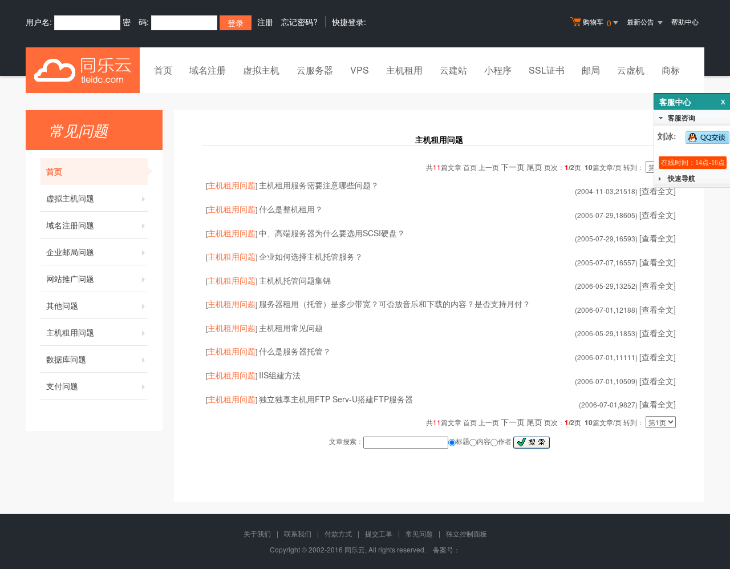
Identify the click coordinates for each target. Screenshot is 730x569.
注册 (265, 21)
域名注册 (207, 69)
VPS (359, 69)
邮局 (591, 69)
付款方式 (338, 533)
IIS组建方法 (280, 375)
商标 (671, 69)
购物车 (597, 23)
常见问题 (419, 533)
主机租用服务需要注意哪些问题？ (319, 185)
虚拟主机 (261, 69)
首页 (163, 69)
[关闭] (721, 101)
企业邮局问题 (70, 251)
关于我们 (257, 533)
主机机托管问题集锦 (295, 280)
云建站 (453, 69)
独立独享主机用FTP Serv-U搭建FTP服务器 (336, 399)
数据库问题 (66, 359)
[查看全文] (657, 285)
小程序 (498, 69)
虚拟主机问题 (70, 198)
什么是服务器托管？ (295, 351)
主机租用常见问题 (291, 327)
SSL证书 (547, 69)
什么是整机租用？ (291, 209)
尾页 (534, 166)
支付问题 (62, 386)
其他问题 (62, 305)
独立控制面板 (466, 533)
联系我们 (297, 533)
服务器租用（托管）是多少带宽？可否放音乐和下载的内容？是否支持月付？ (394, 303)
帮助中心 (685, 21)
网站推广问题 (70, 278)
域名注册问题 (70, 225)
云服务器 (315, 69)
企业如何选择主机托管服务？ (311, 256)
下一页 (513, 166)
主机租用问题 (70, 332)
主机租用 (404, 69)
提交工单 (378, 533)
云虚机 (630, 69)
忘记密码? (299, 21)
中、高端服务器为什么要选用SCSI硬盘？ (332, 233)
